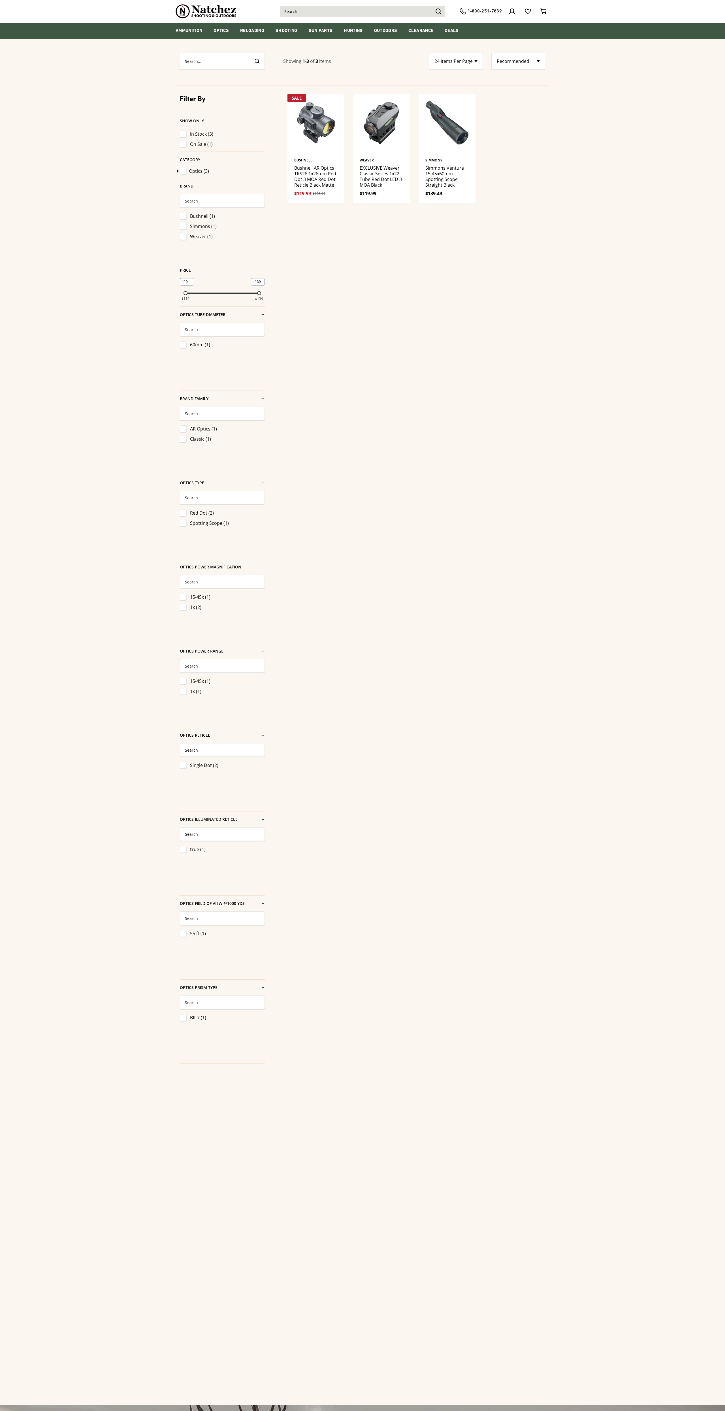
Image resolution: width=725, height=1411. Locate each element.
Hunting (353, 31)
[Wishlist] (528, 11)
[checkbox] (184, 171)
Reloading (252, 31)
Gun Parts (321, 31)
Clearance (420, 31)
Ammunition (189, 31)
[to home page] (206, 11)
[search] (257, 61)
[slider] (185, 293)
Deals (452, 31)
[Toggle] (177, 171)
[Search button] (438, 11)
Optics (221, 31)
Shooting (286, 31)
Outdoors (385, 31)
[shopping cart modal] (543, 11)
